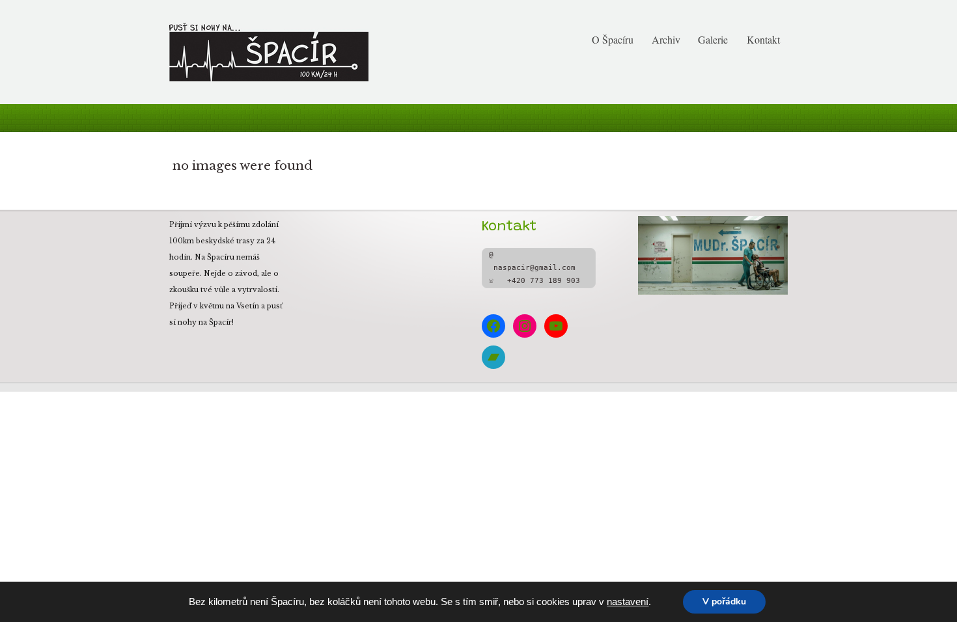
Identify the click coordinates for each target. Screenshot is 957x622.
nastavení (627, 602)
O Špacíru (612, 39)
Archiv (666, 39)
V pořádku (724, 601)
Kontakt (763, 39)
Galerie (713, 39)
